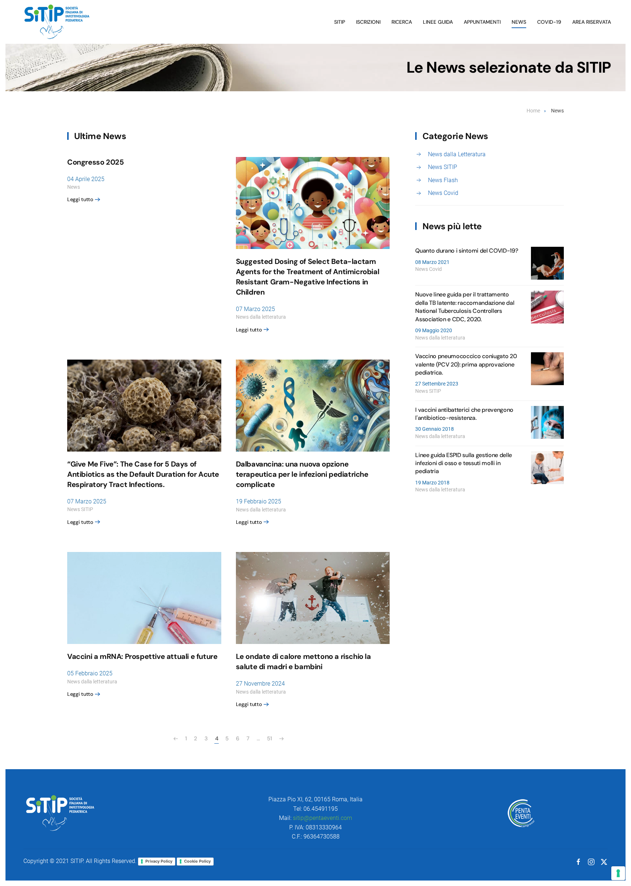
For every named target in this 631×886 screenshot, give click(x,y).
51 (269, 738)
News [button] (519, 22)
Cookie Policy (197, 861)
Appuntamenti (482, 22)
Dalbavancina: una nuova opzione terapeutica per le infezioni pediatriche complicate (302, 474)
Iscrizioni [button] (368, 22)
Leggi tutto (80, 199)
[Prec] (176, 739)
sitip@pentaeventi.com (322, 817)
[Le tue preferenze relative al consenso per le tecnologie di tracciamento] (618, 873)
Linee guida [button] (438, 22)
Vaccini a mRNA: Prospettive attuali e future (142, 656)
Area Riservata (591, 22)
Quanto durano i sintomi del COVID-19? (466, 250)
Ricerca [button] (401, 22)
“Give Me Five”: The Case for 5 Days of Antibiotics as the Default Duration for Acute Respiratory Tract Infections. (143, 474)
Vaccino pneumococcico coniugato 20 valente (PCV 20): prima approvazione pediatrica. (466, 364)
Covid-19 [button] (549, 22)
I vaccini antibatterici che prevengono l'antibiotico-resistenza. (464, 414)
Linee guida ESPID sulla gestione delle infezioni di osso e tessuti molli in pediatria (463, 463)
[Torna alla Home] (58, 22)
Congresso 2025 (95, 162)
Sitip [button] (339, 22)
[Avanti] (281, 739)
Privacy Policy (158, 861)
